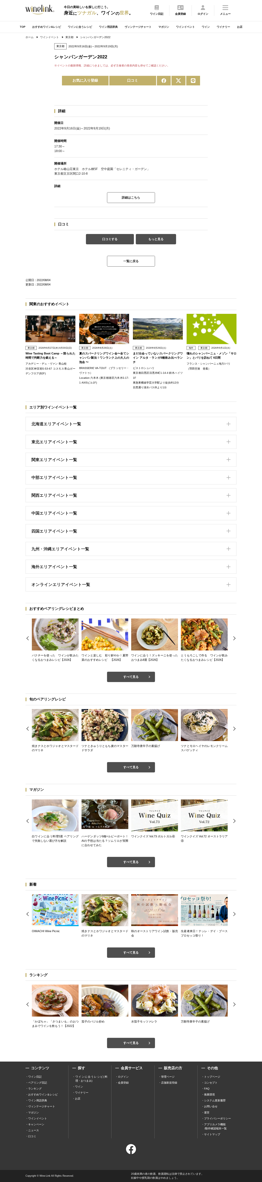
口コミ (132, 80)
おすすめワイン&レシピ (46, 26)
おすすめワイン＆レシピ (43, 1094)
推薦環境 (209, 1094)
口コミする (110, 239)
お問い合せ (211, 1106)
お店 (239, 26)
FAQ (206, 1088)
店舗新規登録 (169, 1082)
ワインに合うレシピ (80, 26)
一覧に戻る (131, 261)
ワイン (206, 26)
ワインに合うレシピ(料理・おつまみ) (91, 1078)
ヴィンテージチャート (138, 26)
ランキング (35, 1088)
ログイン (123, 1076)
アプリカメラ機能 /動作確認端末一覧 (215, 1126)
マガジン (163, 26)
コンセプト (211, 1082)
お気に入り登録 (85, 80)
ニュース (33, 1130)
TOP (22, 26)
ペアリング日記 (37, 1082)
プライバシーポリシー (217, 1118)
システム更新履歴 (215, 1100)
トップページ (212, 1076)
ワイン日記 (35, 1076)
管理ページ (168, 1076)
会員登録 (123, 1082)
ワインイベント (185, 26)
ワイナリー (223, 26)
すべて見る (131, 676)
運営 (206, 1112)
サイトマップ (212, 1134)
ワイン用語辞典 (108, 26)
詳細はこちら (131, 197)
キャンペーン (36, 1124)
